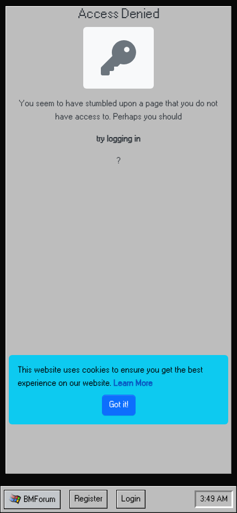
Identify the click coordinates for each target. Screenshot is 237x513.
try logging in (118, 139)
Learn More (133, 383)
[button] (32, 499)
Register (88, 499)
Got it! (118, 405)
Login (131, 499)
